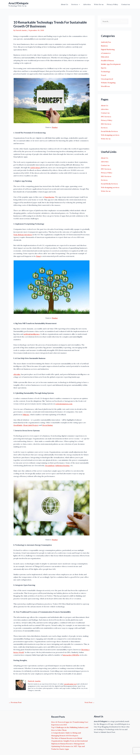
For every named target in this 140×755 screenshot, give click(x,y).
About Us (64, 4)
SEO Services (106, 124)
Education (105, 57)
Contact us (125, 4)
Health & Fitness (107, 60)
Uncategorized (107, 79)
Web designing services (110, 135)
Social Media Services (109, 131)
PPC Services (106, 117)
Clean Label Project (30, 425)
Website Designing (108, 83)
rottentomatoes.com (63, 404)
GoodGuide (17, 425)
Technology (105, 72)
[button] (79, 4)
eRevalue (16, 374)
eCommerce (106, 53)
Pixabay (55, 127)
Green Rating (47, 425)
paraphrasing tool (70, 684)
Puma (38, 256)
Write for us (99, 4)
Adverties (87, 4)
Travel (103, 75)
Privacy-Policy (112, 4)
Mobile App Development (111, 64)
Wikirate (26, 415)
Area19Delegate (18, 3)
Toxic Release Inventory (22, 235)
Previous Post (15, 702)
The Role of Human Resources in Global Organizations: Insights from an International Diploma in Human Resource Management (69, 741)
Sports (103, 68)
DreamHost (50, 466)
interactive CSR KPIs (71, 655)
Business (104, 46)
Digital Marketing (108, 49)
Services (74, 4)
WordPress (105, 86)
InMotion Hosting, (62, 466)
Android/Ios (106, 42)
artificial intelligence (32, 334)
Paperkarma (49, 197)
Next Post (89, 702)
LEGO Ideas (35, 168)
